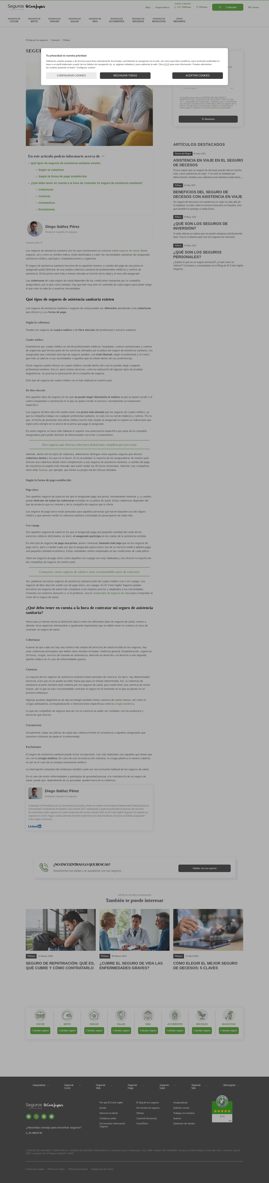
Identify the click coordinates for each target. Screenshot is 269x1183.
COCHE (40, 1024)
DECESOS (202, 1024)
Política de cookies (56, 1169)
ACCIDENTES (175, 1024)
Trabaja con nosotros (184, 1113)
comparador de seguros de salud (111, 593)
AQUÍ (166, 64)
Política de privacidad (77, 1169)
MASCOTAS (229, 1024)
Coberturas (45, 189)
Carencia (44, 196)
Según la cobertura (51, 169)
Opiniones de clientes (184, 1123)
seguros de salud (129, 250)
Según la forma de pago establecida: (62, 176)
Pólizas (66, 40)
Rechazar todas (125, 75)
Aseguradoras (180, 1102)
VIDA (148, 1024)
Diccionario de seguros (148, 1107)
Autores (177, 1118)
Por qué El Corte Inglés (111, 1102)
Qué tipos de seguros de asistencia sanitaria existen (65, 163)
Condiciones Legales (35, 1169)
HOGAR (94, 1024)
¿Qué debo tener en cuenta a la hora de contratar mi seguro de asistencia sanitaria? (87, 183)
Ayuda (102, 1107)
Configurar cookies (71, 75)
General (55, 40)
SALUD (121, 1024)
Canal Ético (142, 1123)
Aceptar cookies (198, 75)
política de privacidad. (221, 108)
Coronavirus (46, 202)
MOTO (67, 1024)
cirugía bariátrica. (125, 703)
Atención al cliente (108, 1113)
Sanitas (43, 470)
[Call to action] (28, 1116)
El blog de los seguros (37, 40)
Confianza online (107, 1118)
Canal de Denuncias (146, 1118)
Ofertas (140, 1113)
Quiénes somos (181, 1107)
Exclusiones (46, 209)
